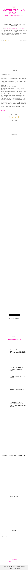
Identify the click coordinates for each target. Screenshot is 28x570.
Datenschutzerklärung (14, 561)
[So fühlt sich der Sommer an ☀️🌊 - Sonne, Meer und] (14, 305)
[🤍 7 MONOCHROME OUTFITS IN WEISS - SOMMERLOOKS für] (14, 232)
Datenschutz (22, 566)
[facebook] (12, 117)
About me (3, 110)
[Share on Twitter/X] (7, 40)
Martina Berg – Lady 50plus (14, 11)
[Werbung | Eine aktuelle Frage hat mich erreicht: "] (14, 246)
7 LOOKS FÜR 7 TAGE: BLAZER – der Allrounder (14, 24)
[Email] (18, 117)
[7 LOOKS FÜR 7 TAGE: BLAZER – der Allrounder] (14, 28)
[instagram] (9, 117)
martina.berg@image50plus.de (14, 339)
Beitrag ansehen (14, 37)
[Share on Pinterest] (8, 40)
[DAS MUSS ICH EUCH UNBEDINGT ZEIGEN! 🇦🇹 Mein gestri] (14, 276)
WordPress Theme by (14, 568)
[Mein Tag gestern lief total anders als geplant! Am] (14, 158)
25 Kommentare (23, 40)
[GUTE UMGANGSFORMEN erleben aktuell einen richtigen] (14, 187)
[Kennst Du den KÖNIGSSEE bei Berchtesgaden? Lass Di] (14, 217)
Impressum (14, 559)
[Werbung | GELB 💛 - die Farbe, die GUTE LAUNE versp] (14, 261)
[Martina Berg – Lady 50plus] (14, 8)
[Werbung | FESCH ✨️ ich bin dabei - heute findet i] (14, 143)
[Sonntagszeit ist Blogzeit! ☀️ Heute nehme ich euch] (14, 202)
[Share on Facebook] (5, 40)
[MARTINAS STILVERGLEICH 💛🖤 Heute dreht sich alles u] (14, 290)
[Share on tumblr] (10, 40)
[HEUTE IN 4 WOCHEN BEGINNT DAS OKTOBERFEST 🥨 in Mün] (14, 173)
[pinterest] (15, 117)
